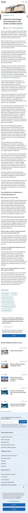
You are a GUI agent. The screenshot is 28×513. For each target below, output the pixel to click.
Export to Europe (5, 439)
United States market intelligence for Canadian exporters (17, 379)
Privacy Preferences (14, 501)
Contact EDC (4, 477)
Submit (14, 335)
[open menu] (26, 2)
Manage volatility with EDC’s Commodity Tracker (17, 364)
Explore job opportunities (7, 482)
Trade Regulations (6, 310)
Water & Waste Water (7, 298)
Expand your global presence (8, 447)
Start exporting (5, 442)
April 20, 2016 (7, 28)
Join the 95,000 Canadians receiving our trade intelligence (11, 418)
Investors (3, 466)
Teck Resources (15, 77)
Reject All (14, 505)
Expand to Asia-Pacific (6, 437)
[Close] (23, 487)
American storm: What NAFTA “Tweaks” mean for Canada (18, 405)
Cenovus (5, 77)
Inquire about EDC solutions (8, 474)
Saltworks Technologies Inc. (15, 67)
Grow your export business (8, 445)
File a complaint (5, 479)
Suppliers (3, 463)
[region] (14, 499)
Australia (14, 293)
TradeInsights (6, 15)
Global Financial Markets (16, 350)
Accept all (14, 509)
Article (12, 15)
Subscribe (22, 421)
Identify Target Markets (7, 302)
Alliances (3, 461)
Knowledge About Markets (8, 306)
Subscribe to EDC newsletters (8, 485)
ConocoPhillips (15, 76)
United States (5, 293)
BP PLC (8, 76)
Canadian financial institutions (9, 455)
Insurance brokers (6, 458)
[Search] (23, 2)
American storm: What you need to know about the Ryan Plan (18, 392)
